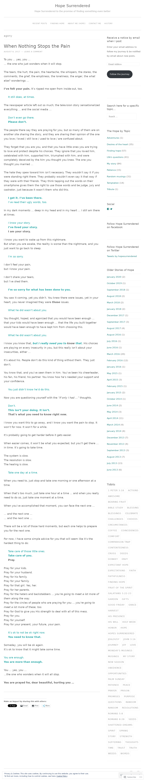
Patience (111, 170)
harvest (113, 610)
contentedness (118, 547)
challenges (115, 519)
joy (124, 645)
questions (115, 702)
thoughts (131, 742)
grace (132, 605)
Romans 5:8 (115, 713)
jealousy (113, 639)
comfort (114, 536)
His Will (113, 622)
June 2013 (112, 470)
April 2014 (112, 418)
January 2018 (114, 309)
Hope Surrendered (72, 6)
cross (112, 553)
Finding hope (114, 151)
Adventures (113, 138)
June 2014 (112, 405)
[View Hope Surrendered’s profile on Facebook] (108, 209)
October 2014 (114, 399)
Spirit (111, 730)
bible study (115, 507)
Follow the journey (119, 74)
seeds (132, 719)
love (133, 645)
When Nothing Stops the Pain (37, 46)
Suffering (114, 742)
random (131, 702)
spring (123, 730)
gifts (125, 599)
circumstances (118, 525)
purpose (129, 696)
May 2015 (112, 373)
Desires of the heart (117, 144)
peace (126, 685)
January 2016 (114, 367)
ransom (113, 708)
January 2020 (114, 277)
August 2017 (114, 328)
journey (113, 645)
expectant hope (118, 565)
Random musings (116, 176)
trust (121, 748)
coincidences (130, 530)
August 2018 (114, 296)
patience (113, 685)
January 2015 (114, 392)
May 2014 (112, 412)
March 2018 (113, 302)
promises (114, 696)
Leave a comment (33, 52)
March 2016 (113, 354)
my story (129, 656)
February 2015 (115, 386)
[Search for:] (121, 116)
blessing (133, 507)
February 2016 (115, 360)
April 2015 (112, 379)
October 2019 (114, 283)
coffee (112, 530)
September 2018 (116, 290)
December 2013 (115, 437)
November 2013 (115, 444)
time (111, 748)
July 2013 (112, 463)
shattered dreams (120, 725)
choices (132, 519)
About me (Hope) (77, 23)
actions (133, 490)
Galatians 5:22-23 (119, 593)
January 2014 (114, 431)
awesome (114, 496)
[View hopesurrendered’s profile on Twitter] (111, 209)
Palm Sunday (116, 679)
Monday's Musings (120, 650)
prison (125, 690)
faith (132, 570)
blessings (114, 513)
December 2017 (115, 315)
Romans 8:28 (116, 719)
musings (113, 656)
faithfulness (116, 576)
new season (116, 662)
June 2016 (112, 347)
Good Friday (116, 605)
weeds (112, 753)
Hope (124, 628)
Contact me (95, 23)
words (125, 753)
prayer (112, 690)
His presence (116, 616)
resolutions (130, 708)
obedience (114, 668)
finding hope (116, 582)
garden (113, 599)
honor (112, 628)
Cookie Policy (61, 776)
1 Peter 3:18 (116, 490)
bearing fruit (117, 502)
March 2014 (113, 424)
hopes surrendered (121, 633)
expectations (116, 570)
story (112, 736)
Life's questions (115, 157)
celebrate (131, 513)
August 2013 (114, 457)
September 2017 (116, 322)
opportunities (117, 673)
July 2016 (112, 341)
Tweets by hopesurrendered (122, 256)
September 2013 (116, 450)
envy (125, 559)
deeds (124, 553)
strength (126, 736)
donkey (113, 559)
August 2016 (114, 334)
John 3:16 (129, 639)
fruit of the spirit (120, 587)
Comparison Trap (119, 542)
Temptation (113, 183)
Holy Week (129, 622)
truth (133, 748)
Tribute (110, 189)
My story (111, 163)
